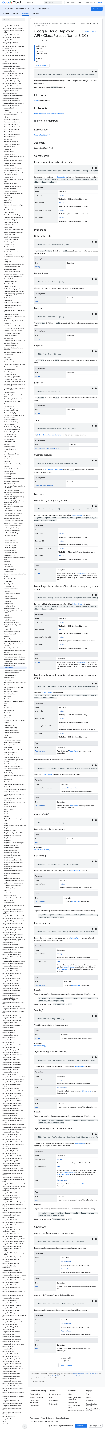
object (36, 100)
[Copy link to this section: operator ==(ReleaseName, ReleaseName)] (76, 1233)
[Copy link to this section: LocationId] (46, 308)
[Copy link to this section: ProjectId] (45, 345)
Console (72, 2)
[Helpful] (93, 23)
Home (36, 23)
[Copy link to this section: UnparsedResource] (54, 455)
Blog (87, 1394)
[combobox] (54, 2)
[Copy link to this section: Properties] (49, 230)
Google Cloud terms (62, 1418)
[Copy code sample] (96, 71)
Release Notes (53, 1401)
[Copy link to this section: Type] (41, 420)
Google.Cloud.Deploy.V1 (42, 135)
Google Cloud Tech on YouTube (93, 1409)
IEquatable (50, 114)
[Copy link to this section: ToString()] (45, 1010)
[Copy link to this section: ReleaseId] (45, 383)
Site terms (50, 1418)
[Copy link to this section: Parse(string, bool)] (53, 923)
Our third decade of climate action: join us (44, 1421)
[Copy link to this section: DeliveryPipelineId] (53, 236)
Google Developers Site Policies (85, 1376)
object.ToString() (40, 1046)
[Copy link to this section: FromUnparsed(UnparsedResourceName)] (76, 760)
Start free (96, 9)
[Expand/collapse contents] (45, 46)
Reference (25, 13)
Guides (15, 13)
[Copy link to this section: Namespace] (50, 130)
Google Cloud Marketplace (34, 1401)
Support (51, 1397)
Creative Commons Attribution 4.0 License (85, 1374)
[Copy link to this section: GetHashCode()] (51, 814)
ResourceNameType (52, 448)
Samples (36, 13)
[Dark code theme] (92, 71)
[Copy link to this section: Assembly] (47, 143)
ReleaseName (59, 114)
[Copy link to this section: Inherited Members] (60, 121)
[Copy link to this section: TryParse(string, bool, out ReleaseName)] (74, 1128)
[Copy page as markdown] (43, 40)
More (29, 2)
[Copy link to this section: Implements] (49, 108)
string (61, 195)
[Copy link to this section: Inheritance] (49, 95)
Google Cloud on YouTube (91, 1404)
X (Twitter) (89, 1401)
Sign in (100, 2)
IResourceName (40, 114)
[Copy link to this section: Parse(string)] (48, 856)
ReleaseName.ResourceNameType (49, 435)
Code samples (72, 1402)
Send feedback (90, 31)
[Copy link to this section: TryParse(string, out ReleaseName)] (69, 1052)
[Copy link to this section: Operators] (49, 1227)
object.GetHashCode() (42, 850)
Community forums (55, 1394)
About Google (34, 1418)
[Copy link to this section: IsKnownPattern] (51, 273)
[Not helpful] (96, 23)
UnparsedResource (68, 967)
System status (53, 1404)
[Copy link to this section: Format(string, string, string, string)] (69, 500)
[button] (13, 108)
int (36, 843)
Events (88, 1397)
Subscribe (80, 1426)
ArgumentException (63, 969)
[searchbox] (13, 19)
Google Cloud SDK (15, 8)
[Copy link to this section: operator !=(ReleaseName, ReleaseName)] (76, 1295)
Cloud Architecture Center (74, 1406)
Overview (5, 13)
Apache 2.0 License (58, 1376)
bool (37, 302)
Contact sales (34, 1405)
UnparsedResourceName (54, 470)
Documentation (45, 23)
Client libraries (42, 8)
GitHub (70, 1394)
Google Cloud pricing (36, 1397)
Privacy (43, 1418)
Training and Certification (76, 1410)
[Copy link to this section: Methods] (47, 494)
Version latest (42, 66)
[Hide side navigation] (25, 1426)
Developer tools (57, 23)
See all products (35, 1394)
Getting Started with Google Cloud (74, 1398)
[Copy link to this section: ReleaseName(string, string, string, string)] (76, 162)
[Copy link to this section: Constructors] (52, 156)
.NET (29, 8)
